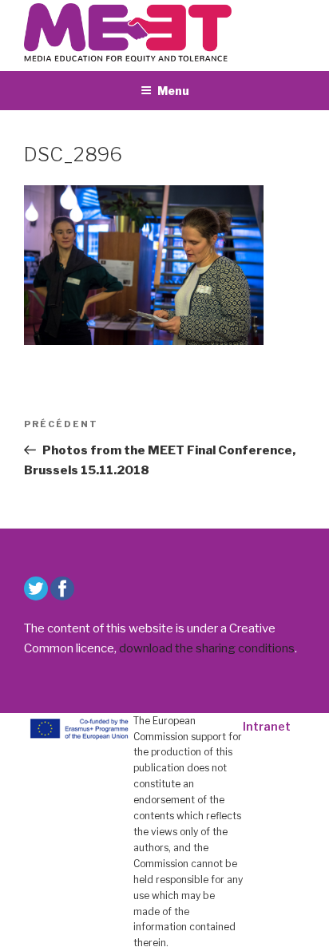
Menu (173, 90)
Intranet (267, 726)
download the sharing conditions (207, 648)
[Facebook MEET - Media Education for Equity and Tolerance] (62, 588)
